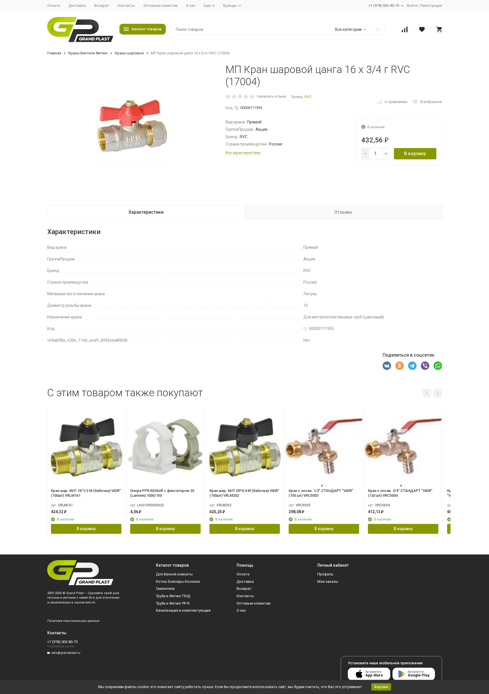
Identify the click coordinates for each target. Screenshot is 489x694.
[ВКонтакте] (387, 365)
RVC (307, 97)
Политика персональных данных (73, 621)
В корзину (415, 153)
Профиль (325, 574)
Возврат (101, 5)
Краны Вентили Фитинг (88, 53)
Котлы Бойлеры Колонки (178, 581)
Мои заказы (327, 581)
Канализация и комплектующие (183, 610)
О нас (190, 5)
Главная (54, 53)
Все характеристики (243, 153)
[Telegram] (412, 365)
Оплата (53, 5)
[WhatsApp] (438, 365)
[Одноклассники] (399, 365)
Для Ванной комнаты (174, 574)
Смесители (165, 588)
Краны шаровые (129, 53)
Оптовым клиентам (160, 5)
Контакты (126, 5)
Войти (412, 5)
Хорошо (381, 687)
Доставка (77, 5)
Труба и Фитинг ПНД (173, 596)
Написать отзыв (271, 96)
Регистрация (431, 5)
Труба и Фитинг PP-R (173, 603)
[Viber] (425, 365)
